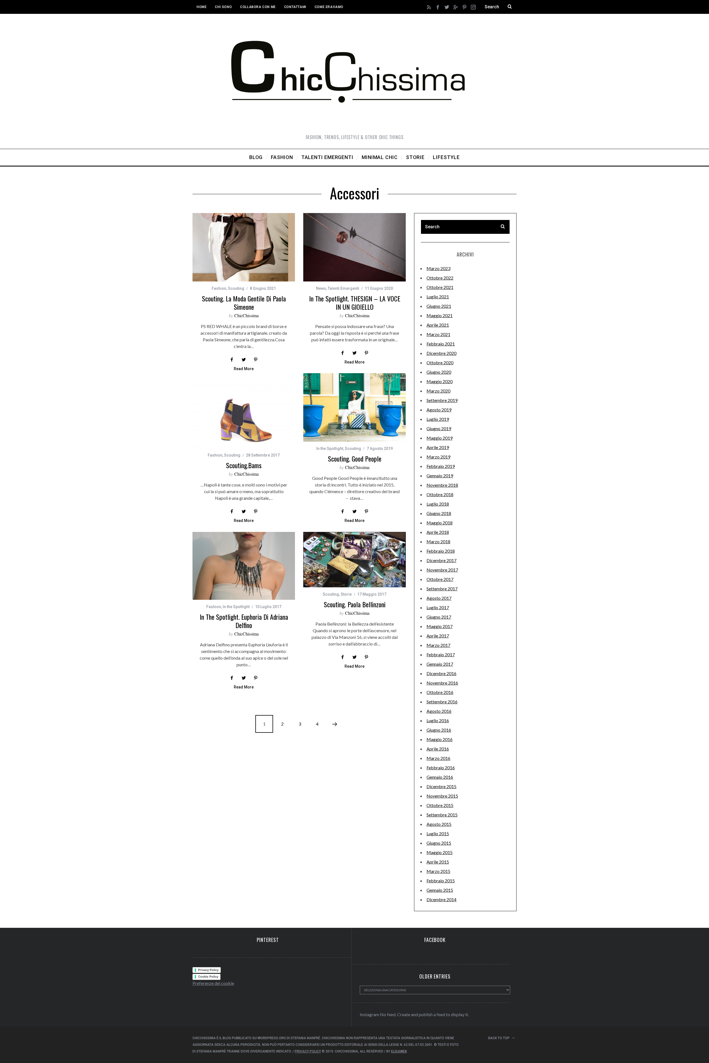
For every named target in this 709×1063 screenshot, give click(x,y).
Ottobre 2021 (440, 287)
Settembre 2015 (442, 814)
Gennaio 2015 (440, 890)
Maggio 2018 (440, 522)
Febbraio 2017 (441, 654)
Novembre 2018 (442, 485)
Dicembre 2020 (441, 353)
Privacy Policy (208, 970)
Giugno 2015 (439, 843)
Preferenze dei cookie (213, 983)
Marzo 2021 (438, 334)
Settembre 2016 (442, 701)
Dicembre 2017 (441, 560)
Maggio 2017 (440, 626)
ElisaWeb (399, 1051)
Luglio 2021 (438, 296)
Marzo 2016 (438, 758)
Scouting (236, 288)
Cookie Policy (208, 977)
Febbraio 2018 (441, 551)
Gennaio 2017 (440, 664)
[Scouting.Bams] (243, 414)
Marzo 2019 (438, 456)
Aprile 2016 (438, 748)
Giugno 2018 (439, 513)
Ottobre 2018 (440, 494)
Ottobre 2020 (440, 362)
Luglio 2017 (438, 607)
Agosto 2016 (439, 711)
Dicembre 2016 (441, 673)
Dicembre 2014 (441, 899)
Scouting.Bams (243, 465)
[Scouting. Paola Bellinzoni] (354, 559)
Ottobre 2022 (440, 277)
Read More (244, 369)
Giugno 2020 (439, 372)
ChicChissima (246, 315)
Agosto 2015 (439, 824)
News (321, 288)
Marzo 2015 (438, 871)
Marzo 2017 (438, 645)
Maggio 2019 (440, 437)
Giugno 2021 (439, 306)
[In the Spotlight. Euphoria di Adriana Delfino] (243, 566)
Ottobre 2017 (440, 579)
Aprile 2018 (438, 532)
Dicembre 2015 (441, 786)
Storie (346, 594)
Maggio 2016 (440, 739)
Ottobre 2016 (440, 692)
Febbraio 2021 (441, 343)
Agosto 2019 (439, 409)
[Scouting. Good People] (354, 407)
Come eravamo (329, 7)
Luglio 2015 (438, 833)
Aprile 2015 (438, 861)
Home (202, 7)
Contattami (295, 7)
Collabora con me (258, 7)
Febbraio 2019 (441, 466)
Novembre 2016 (442, 682)
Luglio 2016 (438, 720)
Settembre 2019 (442, 400)
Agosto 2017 (439, 598)
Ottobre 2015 (440, 805)
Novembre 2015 (442, 795)
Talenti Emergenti (343, 288)
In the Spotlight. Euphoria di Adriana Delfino (244, 621)
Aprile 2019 (438, 447)
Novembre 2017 (442, 569)
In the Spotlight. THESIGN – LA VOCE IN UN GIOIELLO (354, 302)
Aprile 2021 (438, 324)
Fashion (219, 288)
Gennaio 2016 (440, 777)
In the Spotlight (329, 448)
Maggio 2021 (440, 315)
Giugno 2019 (439, 428)
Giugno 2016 (439, 729)
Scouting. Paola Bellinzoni (355, 604)
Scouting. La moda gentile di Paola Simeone (244, 302)
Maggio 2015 (440, 852)
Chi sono (223, 7)
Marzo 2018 (438, 541)
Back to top (499, 1038)
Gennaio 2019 (440, 475)
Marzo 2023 (438, 268)
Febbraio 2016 (441, 767)
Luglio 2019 (438, 419)
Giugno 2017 (439, 616)
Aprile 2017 (438, 635)
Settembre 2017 (442, 588)
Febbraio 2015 (441, 880)
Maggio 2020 (440, 381)
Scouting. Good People (354, 458)
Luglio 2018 (438, 503)
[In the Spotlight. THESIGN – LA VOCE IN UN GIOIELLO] (354, 247)
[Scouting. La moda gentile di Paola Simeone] (243, 247)
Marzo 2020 (438, 390)
